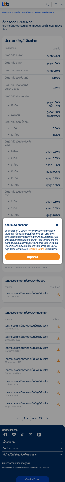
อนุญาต (32, 256)
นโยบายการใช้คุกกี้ (37, 249)
